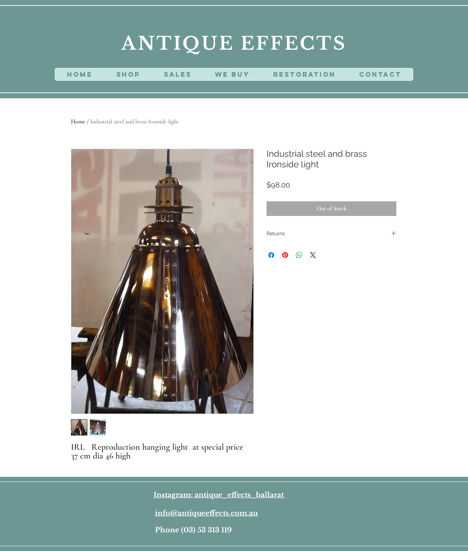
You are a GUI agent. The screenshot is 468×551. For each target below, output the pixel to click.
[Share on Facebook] (271, 255)
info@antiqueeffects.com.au (206, 513)
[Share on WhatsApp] (299, 255)
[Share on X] (313, 255)
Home (78, 121)
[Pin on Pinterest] (285, 255)
